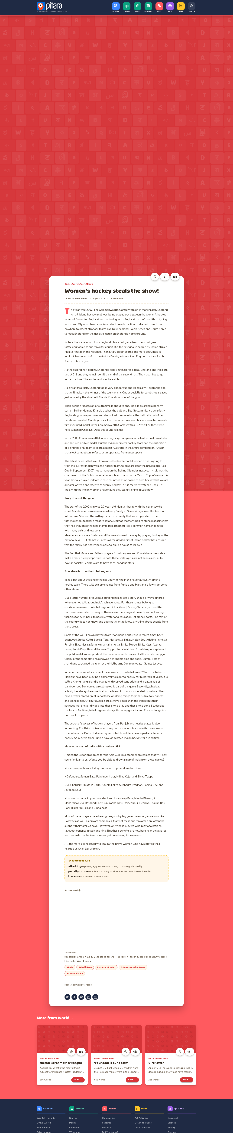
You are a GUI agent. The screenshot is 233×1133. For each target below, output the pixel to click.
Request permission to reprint (78, 984)
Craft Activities (142, 1127)
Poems (72, 1122)
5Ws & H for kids (46, 1118)
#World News (85, 967)
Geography (174, 1118)
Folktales (74, 1127)
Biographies (108, 1118)
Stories (80, 1109)
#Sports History (75, 973)
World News (86, 284)
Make (144, 1109)
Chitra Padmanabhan (76, 298)
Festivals (106, 1127)
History (171, 1127)
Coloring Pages (143, 1122)
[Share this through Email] (95, 997)
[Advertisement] (116, 919)
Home (68, 284)
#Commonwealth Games (133, 967)
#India (70, 967)
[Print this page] (88, 997)
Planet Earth (43, 1127)
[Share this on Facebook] (67, 997)
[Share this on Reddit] (81, 997)
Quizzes (179, 1109)
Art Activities (141, 1118)
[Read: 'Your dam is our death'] (116, 1039)
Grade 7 (81, 956)
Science (48, 1109)
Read (78, 1079)
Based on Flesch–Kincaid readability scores (142, 956)
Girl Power (156, 1063)
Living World (44, 1122)
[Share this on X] (74, 997)
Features (106, 1122)
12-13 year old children (100, 956)
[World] (155, 277)
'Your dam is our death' (111, 1063)
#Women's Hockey (106, 967)
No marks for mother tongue (61, 1063)
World (75, 284)
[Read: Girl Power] (170, 1039)
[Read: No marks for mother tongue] (62, 1039)
